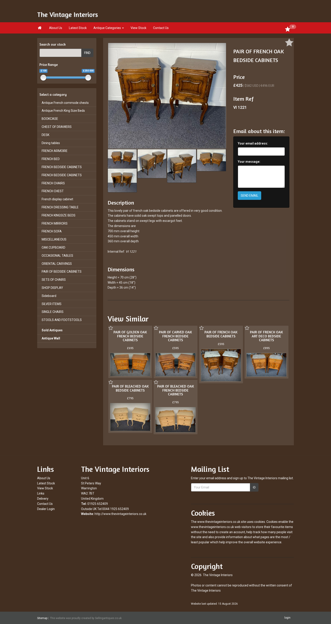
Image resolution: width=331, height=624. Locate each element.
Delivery (42, 498)
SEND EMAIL (249, 195)
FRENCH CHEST (53, 191)
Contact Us (161, 28)
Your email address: (253, 143)
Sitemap (42, 618)
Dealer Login (46, 509)
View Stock (138, 28)
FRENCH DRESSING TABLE (60, 207)
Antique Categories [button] (107, 28)
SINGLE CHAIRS (52, 312)
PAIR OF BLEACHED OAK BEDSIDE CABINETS (130, 388)
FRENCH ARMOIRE (55, 151)
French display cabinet (57, 199)
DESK (45, 135)
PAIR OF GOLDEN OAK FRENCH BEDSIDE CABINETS (130, 336)
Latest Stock (78, 28)
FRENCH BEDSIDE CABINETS (62, 167)
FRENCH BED (51, 159)
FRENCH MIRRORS (55, 223)
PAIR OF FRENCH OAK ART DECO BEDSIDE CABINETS (266, 336)
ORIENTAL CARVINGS (57, 263)
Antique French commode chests (65, 103)
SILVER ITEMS (51, 304)
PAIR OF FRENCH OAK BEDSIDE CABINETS (220, 334)
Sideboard (49, 296)
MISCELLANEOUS (54, 239)
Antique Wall (51, 338)
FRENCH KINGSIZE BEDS (58, 215)
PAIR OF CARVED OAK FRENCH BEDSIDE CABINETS (175, 336)
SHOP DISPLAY (52, 288)
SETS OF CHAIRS (54, 279)
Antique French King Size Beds (63, 110)
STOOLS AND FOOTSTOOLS (62, 320)
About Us (55, 28)
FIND (87, 53)
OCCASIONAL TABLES (57, 255)
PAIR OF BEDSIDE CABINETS (62, 271)
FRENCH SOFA (52, 231)
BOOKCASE (50, 118)
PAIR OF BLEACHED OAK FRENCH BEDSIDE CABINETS (175, 390)
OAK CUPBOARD (53, 247)
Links (40, 493)
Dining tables (51, 143)
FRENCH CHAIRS (53, 183)
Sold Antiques (52, 330)
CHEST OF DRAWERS (57, 127)
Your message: (249, 161)
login (287, 617)
